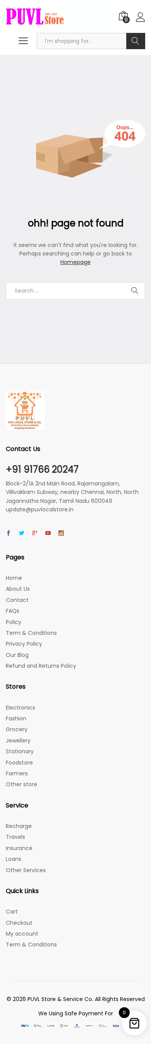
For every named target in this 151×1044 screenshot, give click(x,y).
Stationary (20, 751)
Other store (21, 784)
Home (14, 578)
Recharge (19, 826)
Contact (17, 600)
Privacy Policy (24, 644)
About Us (18, 589)
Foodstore (19, 762)
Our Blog (17, 655)
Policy (13, 622)
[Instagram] (61, 533)
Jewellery (18, 740)
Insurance (19, 848)
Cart (12, 911)
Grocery (16, 729)
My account (22, 934)
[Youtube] (48, 533)
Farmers (17, 773)
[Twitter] (21, 533)
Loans (13, 859)
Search (135, 41)
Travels (15, 837)
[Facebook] (8, 533)
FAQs (12, 611)
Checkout (19, 923)
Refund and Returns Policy (41, 666)
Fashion (16, 718)
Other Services (26, 870)
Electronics (20, 707)
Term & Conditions (31, 633)
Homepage (75, 262)
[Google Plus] (34, 533)
